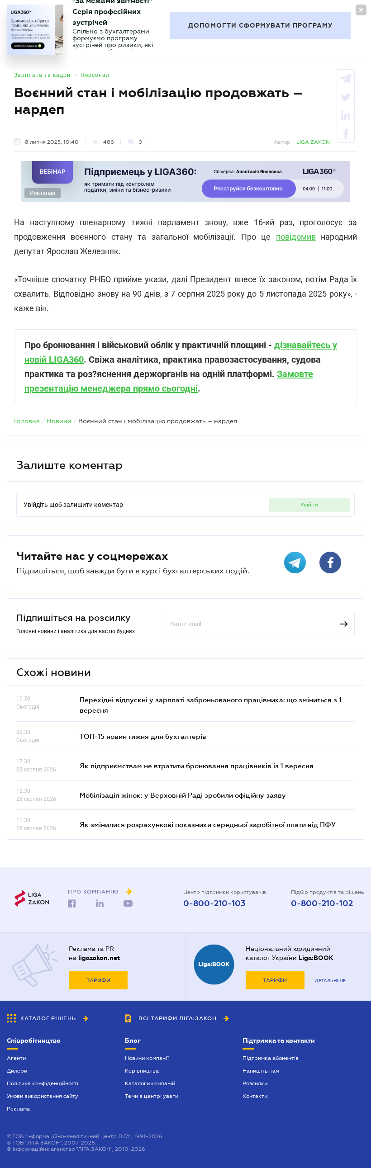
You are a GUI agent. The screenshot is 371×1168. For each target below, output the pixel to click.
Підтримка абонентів (271, 1058)
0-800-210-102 (322, 903)
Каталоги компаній (150, 1083)
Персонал (95, 75)
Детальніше (330, 980)
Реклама (18, 1109)
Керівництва (142, 1071)
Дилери (17, 1071)
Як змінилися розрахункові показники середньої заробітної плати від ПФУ (208, 824)
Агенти (16, 1058)
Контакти (255, 1096)
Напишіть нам (261, 1071)
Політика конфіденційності (42, 1083)
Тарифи (98, 980)
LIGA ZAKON (313, 142)
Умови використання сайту (42, 1096)
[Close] (361, 10)
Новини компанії (147, 1058)
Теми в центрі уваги (151, 1096)
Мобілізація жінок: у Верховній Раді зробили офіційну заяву (183, 795)
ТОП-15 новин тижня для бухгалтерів (143, 736)
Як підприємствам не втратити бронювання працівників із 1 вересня (197, 765)
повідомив (296, 236)
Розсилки (255, 1083)
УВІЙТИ (309, 504)
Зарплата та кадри (42, 75)
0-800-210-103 (214, 903)
